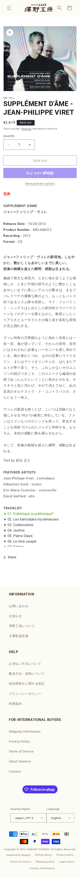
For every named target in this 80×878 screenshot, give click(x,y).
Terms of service (20, 861)
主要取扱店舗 (18, 636)
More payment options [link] (40, 183)
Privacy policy (65, 854)
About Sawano (20, 761)
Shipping (26, 128)
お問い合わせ (18, 606)
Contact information (42, 868)
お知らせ (15, 616)
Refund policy (43, 854)
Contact (15, 771)
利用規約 (15, 703)
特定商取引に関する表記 (27, 683)
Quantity (8, 136)
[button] (9, 8)
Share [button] (12, 557)
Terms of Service (21, 751)
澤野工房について (22, 626)
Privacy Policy (19, 741)
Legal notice (66, 861)
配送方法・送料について (27, 673)
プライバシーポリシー (25, 694)
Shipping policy (45, 861)
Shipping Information (25, 731)
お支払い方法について (25, 663)
